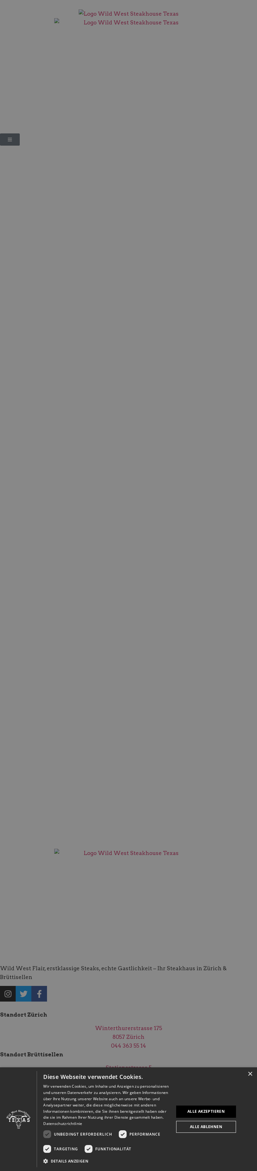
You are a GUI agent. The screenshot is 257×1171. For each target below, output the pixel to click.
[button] (106, 1161)
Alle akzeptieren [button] (206, 1111)
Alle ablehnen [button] (206, 1126)
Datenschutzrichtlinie (62, 1123)
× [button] (250, 1074)
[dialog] (128, 1119)
